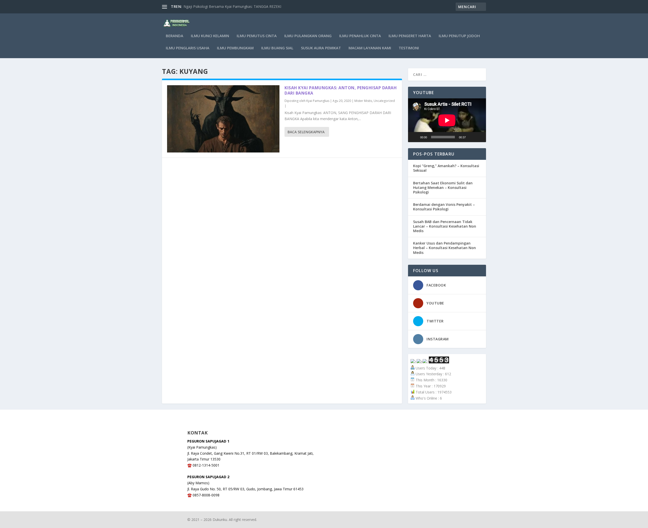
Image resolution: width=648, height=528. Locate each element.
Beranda (174, 36)
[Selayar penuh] (479, 137)
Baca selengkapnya (306, 131)
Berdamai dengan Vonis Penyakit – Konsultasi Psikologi (444, 206)
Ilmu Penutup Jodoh (459, 36)
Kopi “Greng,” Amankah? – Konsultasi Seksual (446, 168)
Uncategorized (384, 101)
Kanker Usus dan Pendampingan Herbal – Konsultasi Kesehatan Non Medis (444, 248)
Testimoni (409, 48)
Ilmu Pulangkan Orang (308, 36)
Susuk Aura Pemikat (321, 48)
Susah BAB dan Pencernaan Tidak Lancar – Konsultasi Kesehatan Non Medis (444, 226)
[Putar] (414, 137)
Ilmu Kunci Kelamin (210, 36)
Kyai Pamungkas (317, 101)
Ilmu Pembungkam (235, 48)
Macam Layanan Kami (370, 48)
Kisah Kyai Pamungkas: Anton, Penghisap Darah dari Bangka (341, 90)
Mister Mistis (363, 101)
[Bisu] (471, 137)
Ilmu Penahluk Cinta (360, 36)
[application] (447, 120)
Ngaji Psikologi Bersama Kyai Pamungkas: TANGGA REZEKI (232, 6)
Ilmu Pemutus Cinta (257, 36)
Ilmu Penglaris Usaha (187, 48)
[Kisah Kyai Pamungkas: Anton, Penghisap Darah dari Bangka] (223, 118)
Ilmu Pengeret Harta (410, 36)
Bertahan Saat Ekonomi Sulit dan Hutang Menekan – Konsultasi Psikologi (443, 187)
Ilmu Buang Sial (277, 48)
